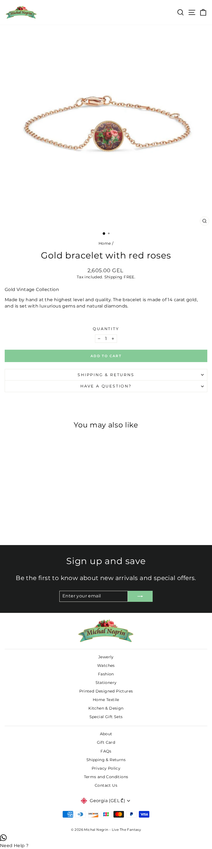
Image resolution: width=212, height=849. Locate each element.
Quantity (106, 328)
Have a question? (106, 386)
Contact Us (106, 785)
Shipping (113, 277)
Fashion (106, 674)
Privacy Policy (106, 768)
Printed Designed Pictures (106, 691)
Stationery (106, 682)
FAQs (106, 751)
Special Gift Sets (106, 716)
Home (105, 243)
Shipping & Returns (106, 374)
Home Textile (106, 699)
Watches (106, 665)
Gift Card (106, 742)
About (106, 733)
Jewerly (106, 656)
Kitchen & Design (105, 708)
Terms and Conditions (106, 776)
